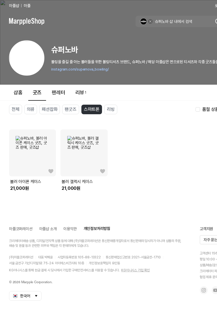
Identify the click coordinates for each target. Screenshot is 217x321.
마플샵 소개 (48, 229)
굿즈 (37, 92)
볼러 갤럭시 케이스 (77, 181)
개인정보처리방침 (97, 228)
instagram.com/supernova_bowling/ (80, 69)
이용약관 (70, 229)
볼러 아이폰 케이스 (25, 181)
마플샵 (14, 5)
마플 (27, 5)
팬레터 (58, 92)
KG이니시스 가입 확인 (135, 270)
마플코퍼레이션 (20, 229)
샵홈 (18, 92)
